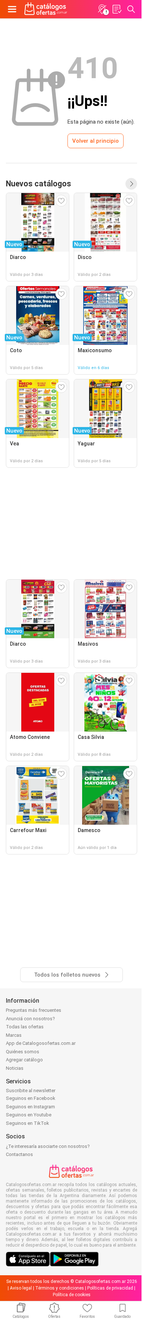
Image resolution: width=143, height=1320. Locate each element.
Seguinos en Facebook (30, 1098)
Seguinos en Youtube (28, 1114)
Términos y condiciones (59, 1288)
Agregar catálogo (24, 1059)
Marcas (14, 1035)
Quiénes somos (22, 1051)
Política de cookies (72, 1294)
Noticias (14, 1068)
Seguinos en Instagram (30, 1106)
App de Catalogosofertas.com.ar (41, 1043)
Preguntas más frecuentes (33, 1010)
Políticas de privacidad (110, 1288)
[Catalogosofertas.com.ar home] (45, 9)
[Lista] (116, 9)
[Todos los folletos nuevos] (131, 184)
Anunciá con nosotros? (30, 1018)
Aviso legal (21, 1288)
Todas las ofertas (25, 1026)
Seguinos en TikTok (27, 1123)
